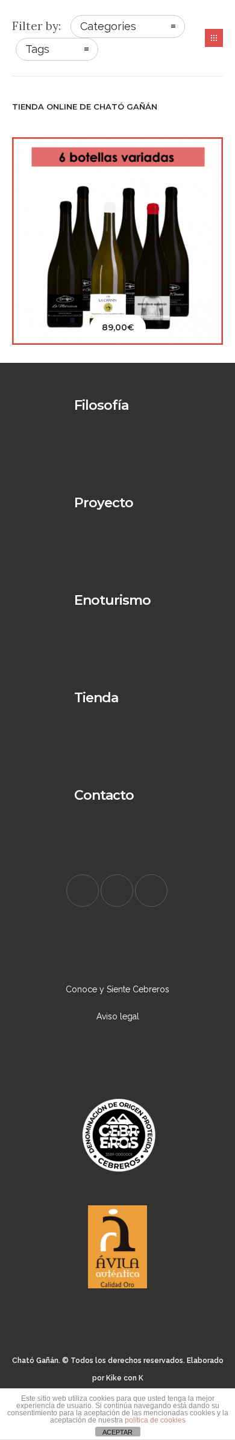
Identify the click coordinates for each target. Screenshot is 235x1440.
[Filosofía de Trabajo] (117, 417)
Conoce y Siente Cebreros (117, 989)
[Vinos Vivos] (117, 612)
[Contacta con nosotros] (117, 807)
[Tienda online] (117, 710)
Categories (108, 26)
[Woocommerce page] (214, 38)
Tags (37, 49)
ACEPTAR (117, 1432)
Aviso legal (117, 1016)
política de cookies (155, 1420)
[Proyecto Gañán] (117, 515)
